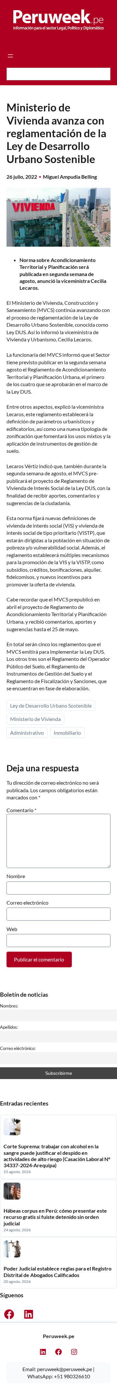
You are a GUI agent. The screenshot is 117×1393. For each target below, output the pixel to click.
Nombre (15, 876)
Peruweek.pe (58, 1336)
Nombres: (9, 1005)
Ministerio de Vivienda (35, 719)
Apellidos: (9, 1027)
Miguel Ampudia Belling (70, 176)
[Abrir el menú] (10, 56)
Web (11, 929)
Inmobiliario (67, 732)
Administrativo (27, 732)
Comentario (21, 810)
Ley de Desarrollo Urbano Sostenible (51, 705)
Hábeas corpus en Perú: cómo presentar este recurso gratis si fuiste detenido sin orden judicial (55, 1216)
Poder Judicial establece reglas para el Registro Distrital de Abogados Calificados (57, 1271)
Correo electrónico (27, 902)
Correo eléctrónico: (17, 1048)
